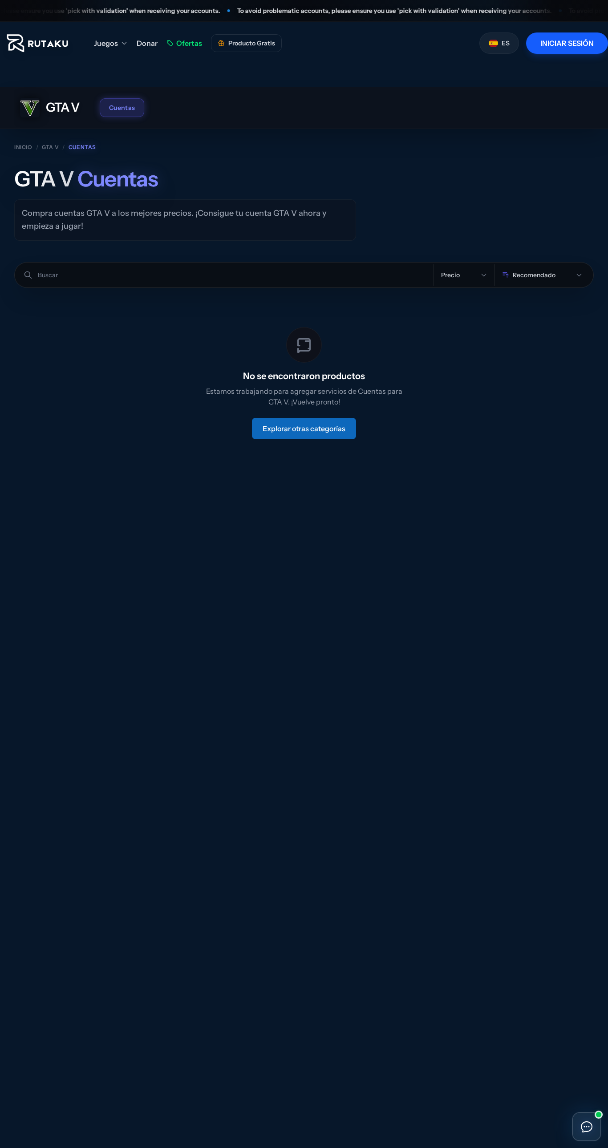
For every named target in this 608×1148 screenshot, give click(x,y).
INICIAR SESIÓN (567, 43)
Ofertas (189, 43)
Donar (147, 43)
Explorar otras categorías (304, 428)
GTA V (50, 147)
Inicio (23, 147)
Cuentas (122, 108)
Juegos (106, 43)
